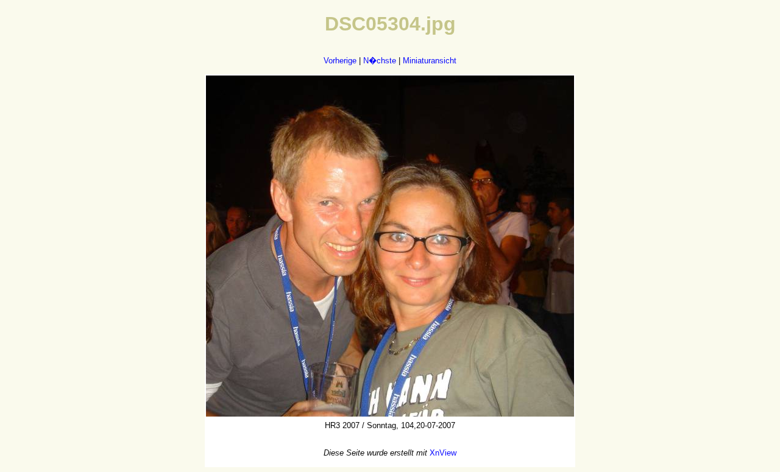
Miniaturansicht (429, 60)
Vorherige (340, 60)
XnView (443, 452)
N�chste (379, 60)
